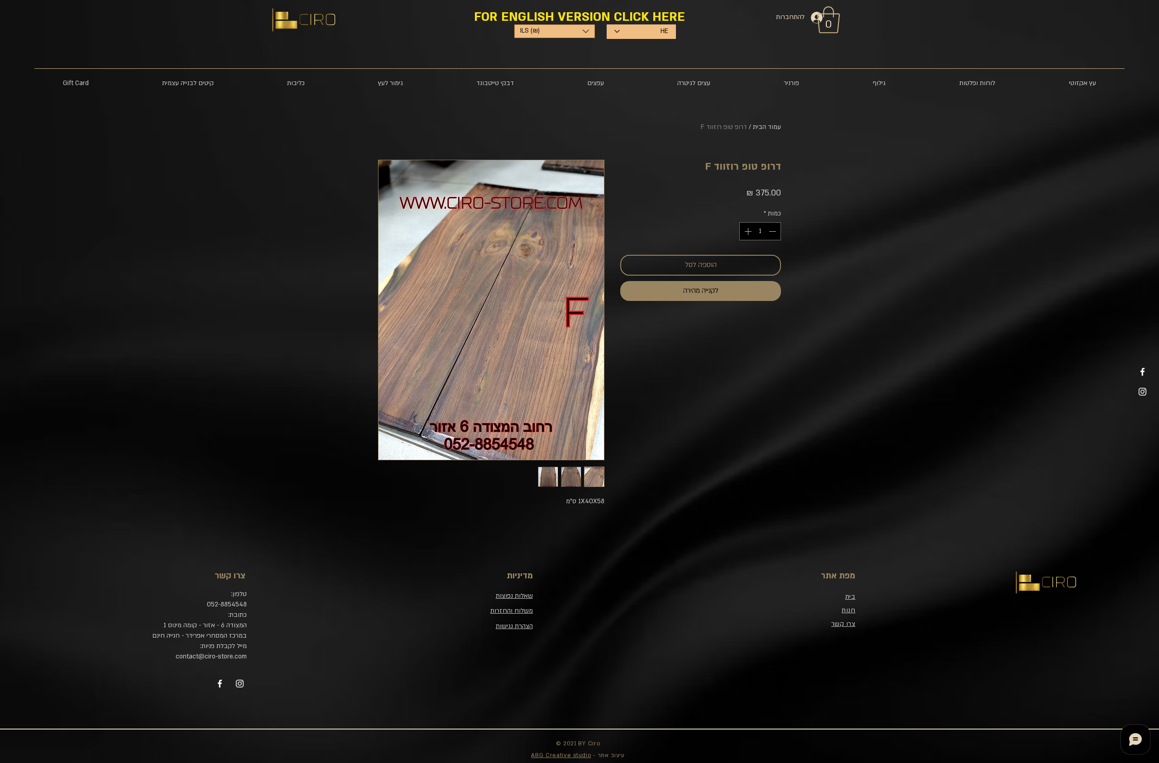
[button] (601, 471)
